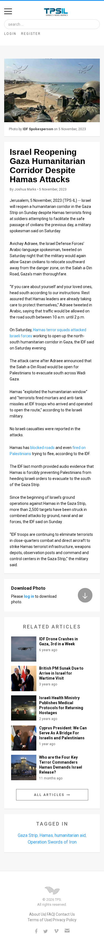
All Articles (50, 795)
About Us (37, 914)
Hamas (46, 835)
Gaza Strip (28, 835)
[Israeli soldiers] (52, 90)
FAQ (50, 914)
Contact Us (65, 914)
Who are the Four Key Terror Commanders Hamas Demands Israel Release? (60, 764)
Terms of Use (39, 920)
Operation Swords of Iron (52, 842)
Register (31, 34)
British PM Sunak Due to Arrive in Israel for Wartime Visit (61, 673)
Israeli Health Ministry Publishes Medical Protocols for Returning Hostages (61, 705)
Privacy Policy (65, 920)
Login (10, 34)
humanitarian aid (70, 835)
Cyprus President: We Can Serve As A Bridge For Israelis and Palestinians (63, 733)
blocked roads (42, 447)
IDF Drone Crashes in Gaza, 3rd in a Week (58, 641)
